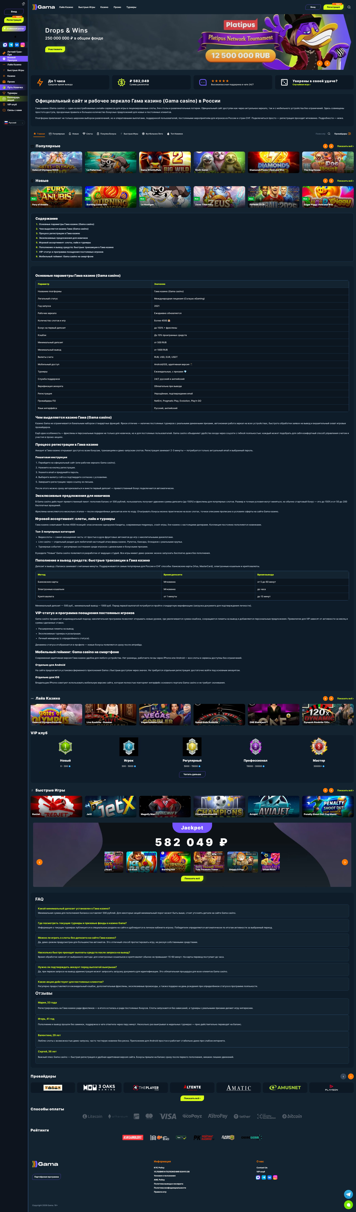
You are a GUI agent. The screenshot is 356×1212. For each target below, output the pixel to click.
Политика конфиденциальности (170, 1188)
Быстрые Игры (86, 7)
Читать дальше (192, 774)
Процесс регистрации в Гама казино (59, 233)
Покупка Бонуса (108, 134)
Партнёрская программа (46, 1177)
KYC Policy (159, 1167)
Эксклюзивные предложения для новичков (63, 238)
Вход (14, 11)
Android (5, 37)
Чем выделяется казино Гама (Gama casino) (64, 228)
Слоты (89, 134)
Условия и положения (164, 1175)
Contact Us (262, 1167)
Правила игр (160, 1192)
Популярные (59, 134)
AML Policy (159, 1179)
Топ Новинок (177, 134)
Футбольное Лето (154, 134)
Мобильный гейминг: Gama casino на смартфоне (66, 256)
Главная (41, 134)
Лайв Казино (66, 7)
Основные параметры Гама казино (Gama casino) (66, 224)
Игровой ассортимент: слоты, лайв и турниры (65, 242)
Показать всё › (345, 146)
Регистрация (14, 19)
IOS (18, 37)
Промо (117, 7)
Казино (104, 7)
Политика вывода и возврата (168, 1184)
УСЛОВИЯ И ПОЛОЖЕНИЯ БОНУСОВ (172, 1171)
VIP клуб (261, 1171)
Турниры (131, 7)
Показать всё (192, 878)
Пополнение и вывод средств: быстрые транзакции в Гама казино (76, 247)
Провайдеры (340, 134)
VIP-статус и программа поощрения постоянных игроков (71, 251)
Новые (75, 134)
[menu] (23, 3)
